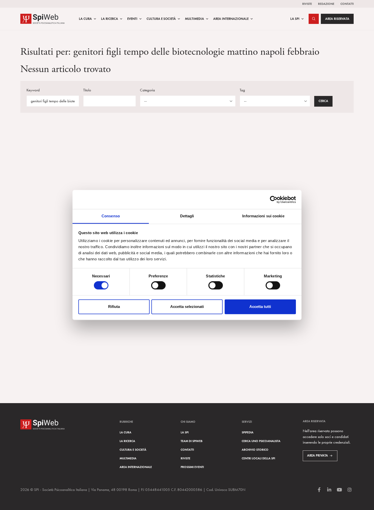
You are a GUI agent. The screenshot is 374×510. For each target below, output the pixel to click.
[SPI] (42, 18)
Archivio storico (255, 449)
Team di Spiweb (192, 441)
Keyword (33, 90)
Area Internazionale (231, 19)
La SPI (294, 19)
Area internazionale (136, 467)
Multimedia (194, 19)
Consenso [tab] (111, 216)
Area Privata (317, 456)
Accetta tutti (260, 306)
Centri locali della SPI (258, 458)
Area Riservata (337, 19)
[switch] (158, 285)
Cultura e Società (161, 19)
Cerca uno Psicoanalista (261, 441)
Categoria (147, 90)
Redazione (326, 4)
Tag (242, 90)
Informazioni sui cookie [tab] (263, 216)
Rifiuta (114, 306)
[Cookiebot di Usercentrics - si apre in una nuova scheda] (273, 199)
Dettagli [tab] (187, 216)
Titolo (87, 90)
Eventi (132, 19)
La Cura (85, 19)
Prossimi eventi (192, 467)
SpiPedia (247, 432)
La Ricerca (109, 19)
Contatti (347, 4)
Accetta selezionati (187, 306)
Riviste (307, 4)
